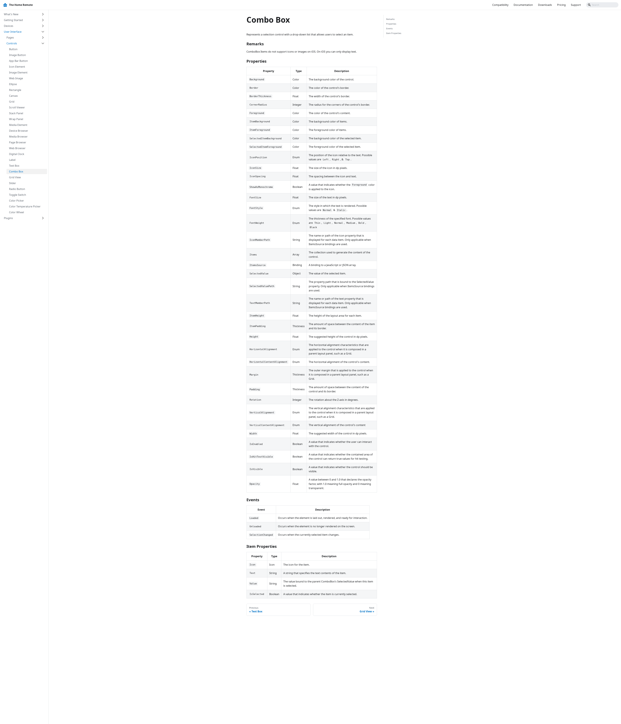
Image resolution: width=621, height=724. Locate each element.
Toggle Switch (17, 195)
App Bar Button (18, 61)
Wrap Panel (16, 119)
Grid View (15, 177)
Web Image (16, 78)
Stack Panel (16, 113)
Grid (11, 101)
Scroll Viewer (17, 107)
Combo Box (16, 171)
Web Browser (17, 148)
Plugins (8, 218)
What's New (11, 14)
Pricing (561, 5)
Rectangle (15, 90)
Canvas (13, 96)
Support (576, 5)
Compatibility (500, 5)
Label (12, 160)
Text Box (14, 165)
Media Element (18, 125)
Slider (12, 183)
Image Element (18, 72)
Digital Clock (16, 154)
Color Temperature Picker (25, 206)
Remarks (390, 19)
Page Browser (17, 142)
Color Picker (16, 200)
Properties (391, 23)
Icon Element (17, 66)
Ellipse (13, 84)
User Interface (13, 31)
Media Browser (18, 136)
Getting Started (13, 20)
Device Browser (18, 131)
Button (13, 49)
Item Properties (393, 33)
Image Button (17, 55)
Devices (8, 26)
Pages (10, 37)
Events (389, 28)
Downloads (545, 5)
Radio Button (17, 189)
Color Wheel (16, 212)
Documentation (523, 5)
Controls (11, 43)
